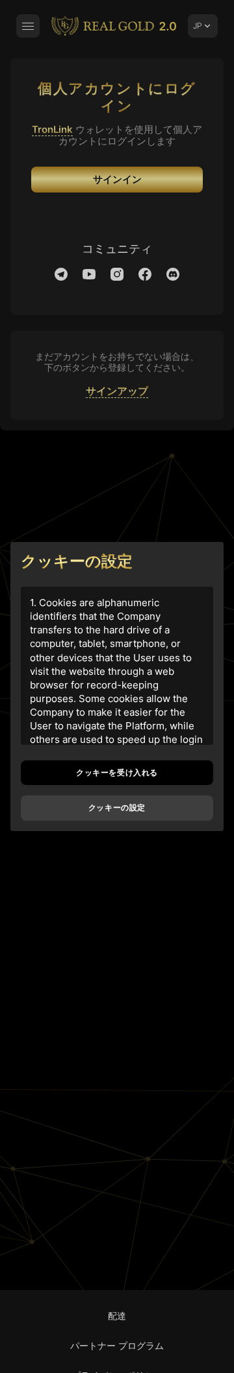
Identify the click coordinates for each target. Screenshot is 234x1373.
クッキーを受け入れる (117, 772)
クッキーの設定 (117, 807)
